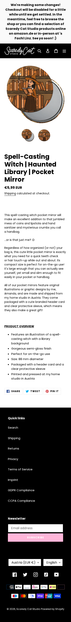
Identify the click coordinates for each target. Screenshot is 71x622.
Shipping (10, 193)
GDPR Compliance (21, 490)
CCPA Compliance (21, 501)
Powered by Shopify (52, 609)
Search (13, 427)
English (51, 562)
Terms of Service (20, 469)
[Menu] (64, 51)
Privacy (13, 459)
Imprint (13, 480)
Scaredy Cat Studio (28, 609)
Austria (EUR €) (23, 562)
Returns (13, 448)
